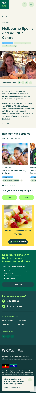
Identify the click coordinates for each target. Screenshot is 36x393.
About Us (5, 324)
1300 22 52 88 (13, 301)
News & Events (7, 320)
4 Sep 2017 (6, 123)
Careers (21, 324)
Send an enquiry (14, 306)
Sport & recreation (7, 43)
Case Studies (6, 17)
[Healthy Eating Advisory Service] (4, 4)
